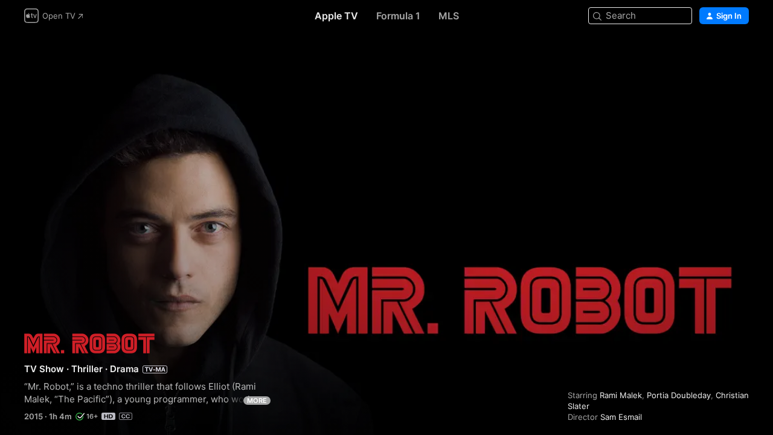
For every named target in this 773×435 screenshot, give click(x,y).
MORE (257, 400)
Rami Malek (621, 395)
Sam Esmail (621, 417)
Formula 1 (398, 16)
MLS (448, 16)
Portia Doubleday (679, 395)
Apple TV (336, 16)
